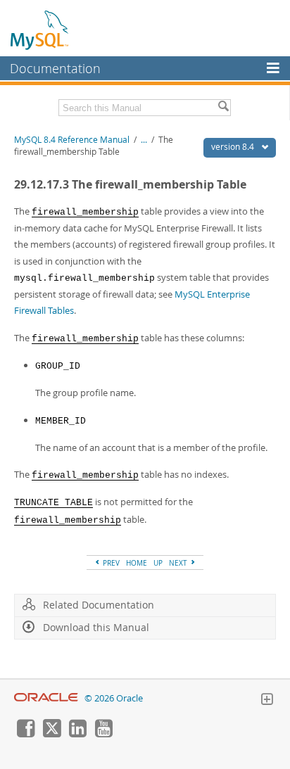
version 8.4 (233, 146)
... (144, 139)
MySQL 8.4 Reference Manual (72, 139)
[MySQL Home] (40, 29)
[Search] (223, 107)
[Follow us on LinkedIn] (77, 733)
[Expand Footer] (267, 701)
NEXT (179, 563)
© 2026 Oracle (113, 698)
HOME (136, 563)
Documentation (55, 68)
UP (158, 563)
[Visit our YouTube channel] (103, 733)
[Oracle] (46, 698)
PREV (110, 563)
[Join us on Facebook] (25, 733)
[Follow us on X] (51, 733)
